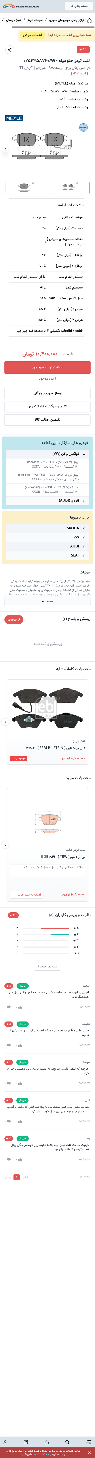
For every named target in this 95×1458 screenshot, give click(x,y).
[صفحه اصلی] (89, 20)
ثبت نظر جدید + (47, 966)
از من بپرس (14, 620)
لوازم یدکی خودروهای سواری (66, 20)
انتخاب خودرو (32, 35)
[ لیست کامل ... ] (75, 73)
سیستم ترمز (35, 20)
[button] (47, 708)
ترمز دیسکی (13, 20)
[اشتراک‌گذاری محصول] (9, 49)
